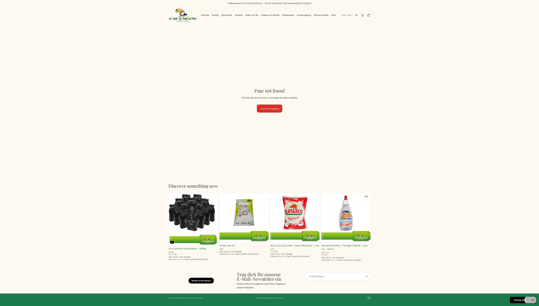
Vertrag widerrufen (523, 300)
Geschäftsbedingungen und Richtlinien (269, 298)
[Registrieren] (366, 276)
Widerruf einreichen (201, 280)
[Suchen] (356, 15)
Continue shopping (269, 108)
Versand (186, 256)
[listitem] (333, 15)
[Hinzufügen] (213, 241)
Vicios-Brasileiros (181, 298)
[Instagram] (369, 298)
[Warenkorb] (369, 15)
